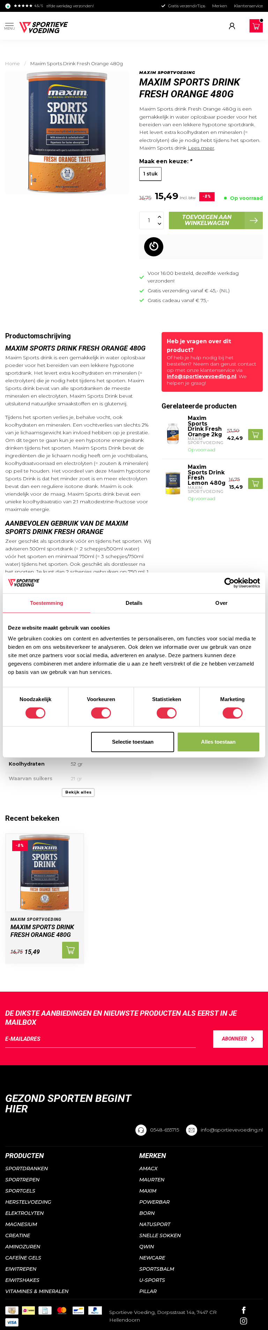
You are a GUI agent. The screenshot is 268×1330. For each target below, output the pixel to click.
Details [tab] (134, 603)
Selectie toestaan (133, 742)
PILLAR (148, 1291)
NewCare (152, 1258)
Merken (219, 5)
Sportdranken (26, 1168)
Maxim (147, 1191)
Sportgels (20, 1191)
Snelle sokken (160, 1235)
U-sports (152, 1280)
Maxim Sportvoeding (167, 73)
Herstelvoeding (28, 1202)
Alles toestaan (218, 742)
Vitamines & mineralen (36, 1291)
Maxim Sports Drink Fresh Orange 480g (76, 63)
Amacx (148, 1168)
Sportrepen (22, 1180)
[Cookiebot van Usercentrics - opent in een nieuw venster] (229, 583)
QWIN (146, 1246)
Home (12, 63)
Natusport (154, 1224)
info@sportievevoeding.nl (201, 376)
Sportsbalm (156, 1269)
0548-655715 (164, 1130)
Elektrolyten (24, 1213)
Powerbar (154, 1202)
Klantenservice (248, 5)
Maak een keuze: (165, 161)
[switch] (101, 713)
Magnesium (21, 1224)
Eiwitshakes (22, 1280)
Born (147, 1213)
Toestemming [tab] (46, 603)
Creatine (17, 1235)
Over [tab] (221, 603)
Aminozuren (22, 1246)
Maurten (151, 1180)
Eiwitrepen (20, 1269)
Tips (201, 5)
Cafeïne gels (23, 1258)
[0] (256, 26)
